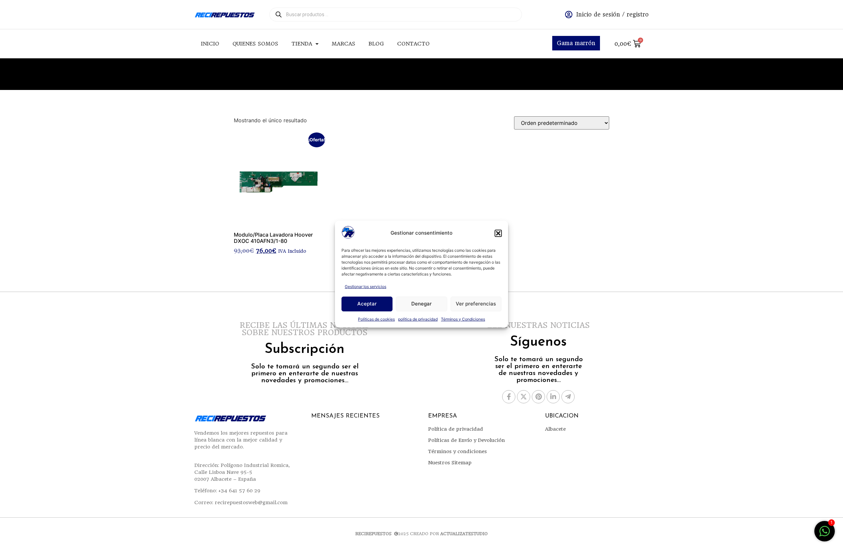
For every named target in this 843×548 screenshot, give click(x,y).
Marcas (343, 44)
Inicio (210, 44)
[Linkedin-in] (553, 396)
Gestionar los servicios (365, 286)
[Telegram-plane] (568, 396)
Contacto (413, 44)
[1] (824, 534)
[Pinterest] (538, 396)
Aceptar (367, 304)
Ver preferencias (476, 304)
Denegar (421, 304)
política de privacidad (418, 319)
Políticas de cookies (376, 319)
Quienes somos (255, 44)
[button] (498, 233)
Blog (376, 44)
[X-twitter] (523, 396)
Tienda (301, 44)
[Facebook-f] (508, 396)
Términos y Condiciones (463, 319)
